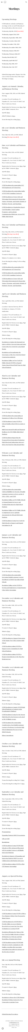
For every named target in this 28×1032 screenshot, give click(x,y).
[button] (2, 2)
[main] (14, 8)
